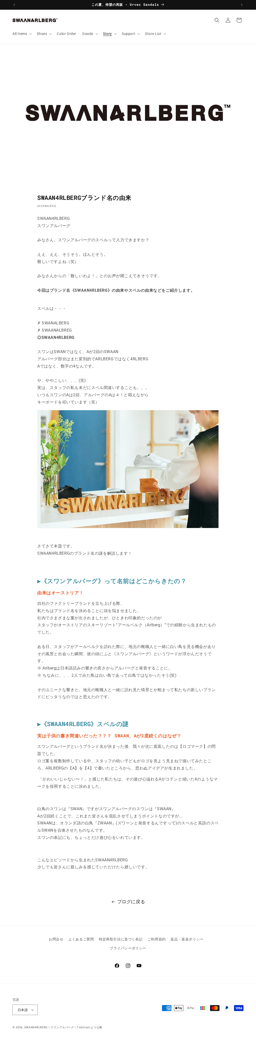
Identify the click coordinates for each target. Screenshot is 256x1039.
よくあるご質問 (81, 939)
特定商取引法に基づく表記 (120, 939)
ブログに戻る (131, 901)
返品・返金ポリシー (186, 939)
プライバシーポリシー (128, 948)
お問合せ (56, 939)
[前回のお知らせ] (14, 4)
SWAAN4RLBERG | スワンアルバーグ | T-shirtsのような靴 (63, 1027)
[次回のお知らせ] (241, 4)
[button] (22, 33)
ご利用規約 (157, 939)
